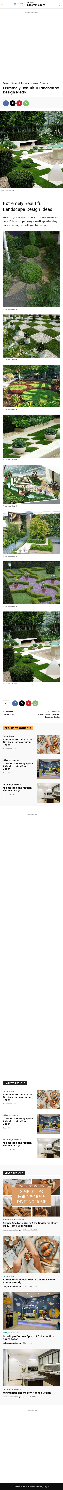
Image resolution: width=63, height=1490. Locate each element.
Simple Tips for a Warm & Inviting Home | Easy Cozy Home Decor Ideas (30, 1224)
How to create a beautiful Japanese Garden (49, 715)
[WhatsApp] (26, 103)
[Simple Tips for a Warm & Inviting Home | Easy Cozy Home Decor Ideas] (31, 1198)
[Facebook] (6, 103)
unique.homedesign (12, 1230)
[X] (13, 103)
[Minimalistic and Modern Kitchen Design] (48, 793)
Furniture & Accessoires (13, 1219)
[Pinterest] (19, 103)
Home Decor (8, 736)
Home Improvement (12, 784)
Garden (6, 83)
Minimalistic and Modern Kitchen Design (17, 789)
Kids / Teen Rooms (11, 760)
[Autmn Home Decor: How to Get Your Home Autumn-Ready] (48, 744)
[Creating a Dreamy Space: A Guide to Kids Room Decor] (48, 769)
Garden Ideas (9, 714)
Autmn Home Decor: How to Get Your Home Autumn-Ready (19, 742)
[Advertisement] (31, 45)
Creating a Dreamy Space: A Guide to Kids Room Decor (18, 766)
